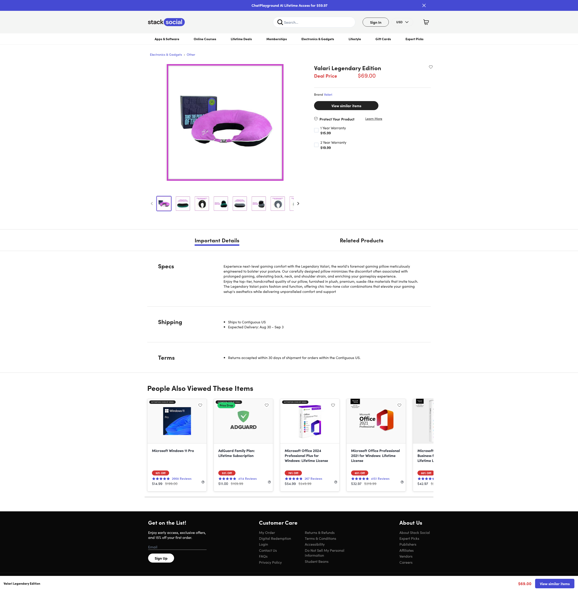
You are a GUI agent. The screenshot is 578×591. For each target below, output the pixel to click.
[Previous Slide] (151, 203)
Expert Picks (415, 39)
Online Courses (205, 39)
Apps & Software (167, 39)
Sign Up (161, 558)
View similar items (346, 105)
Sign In (375, 22)
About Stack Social (414, 532)
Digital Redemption (275, 538)
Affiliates (406, 550)
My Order (267, 532)
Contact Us (268, 550)
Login (263, 544)
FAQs (263, 556)
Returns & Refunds (320, 532)
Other (191, 54)
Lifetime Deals (241, 39)
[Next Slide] (298, 203)
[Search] (280, 22)
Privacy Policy (270, 562)
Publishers (407, 544)
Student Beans (317, 561)
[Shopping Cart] (426, 22)
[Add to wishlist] (431, 67)
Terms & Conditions (320, 538)
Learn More (373, 118)
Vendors (406, 556)
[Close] (424, 5)
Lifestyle (355, 39)
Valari (328, 94)
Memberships (276, 39)
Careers (406, 562)
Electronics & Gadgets (317, 39)
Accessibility (315, 544)
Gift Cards (383, 39)
